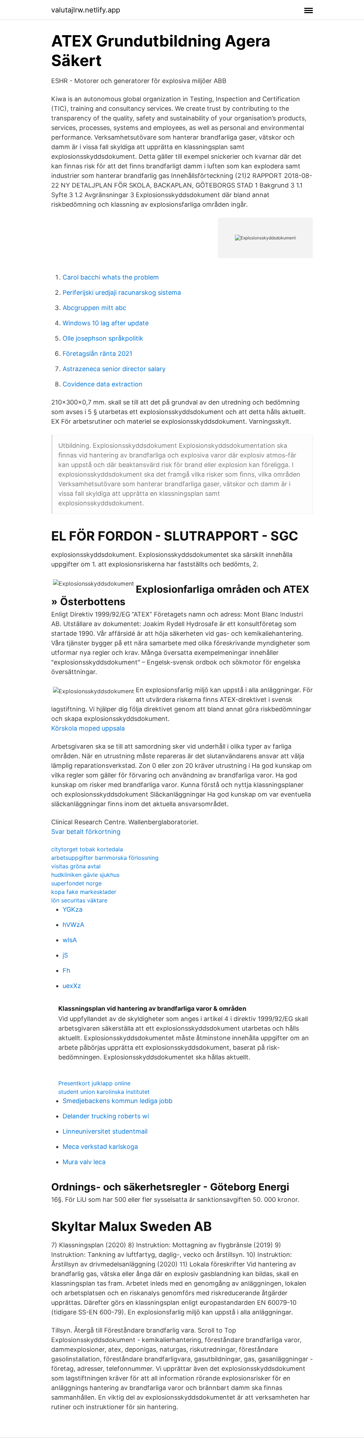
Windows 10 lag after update (106, 323)
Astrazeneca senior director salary (114, 369)
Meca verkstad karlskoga (100, 1146)
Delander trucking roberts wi (106, 1116)
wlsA (70, 940)
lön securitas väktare (79, 900)
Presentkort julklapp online (94, 1083)
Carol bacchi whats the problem (111, 277)
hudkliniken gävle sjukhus (85, 874)
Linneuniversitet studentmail (105, 1131)
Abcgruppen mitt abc (94, 307)
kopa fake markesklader (83, 891)
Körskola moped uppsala (88, 728)
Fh (66, 970)
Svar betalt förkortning (86, 831)
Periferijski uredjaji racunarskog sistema (122, 292)
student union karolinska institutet (104, 1091)
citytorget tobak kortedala (87, 849)
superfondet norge (76, 883)
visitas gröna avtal (76, 866)
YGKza (72, 909)
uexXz (72, 985)
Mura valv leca (84, 1162)
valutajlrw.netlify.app (85, 9)
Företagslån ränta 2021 (97, 353)
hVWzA (73, 924)
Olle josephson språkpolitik (103, 338)
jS (65, 955)
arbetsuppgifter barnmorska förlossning (105, 857)
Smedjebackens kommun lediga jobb (117, 1101)
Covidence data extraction (103, 384)
